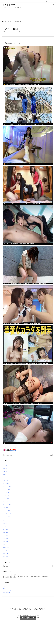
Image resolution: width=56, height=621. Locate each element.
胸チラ (5, 553)
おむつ (5, 480)
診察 (5, 556)
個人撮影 (6, 510)
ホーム (5, 21)
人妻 (5, 507)
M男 (5, 468)
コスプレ (6, 489)
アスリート (6, 477)
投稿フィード (6, 588)
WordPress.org (6, 592)
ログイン (5, 586)
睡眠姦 (6, 547)
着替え (6, 544)
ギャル (6, 483)
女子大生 (6, 517)
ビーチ (6, 498)
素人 (5, 550)
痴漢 (5, 538)
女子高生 (6, 520)
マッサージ (7, 504)
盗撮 (5, 541)
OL (5, 471)
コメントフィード (7, 590)
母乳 (5, 526)
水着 (5, 529)
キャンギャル (7, 486)
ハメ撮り (6, 492)
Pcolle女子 (6, 474)
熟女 (5, 535)
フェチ (5, 501)
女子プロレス (7, 513)
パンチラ (6, 495)
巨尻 (5, 523)
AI (5, 465)
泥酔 (5, 532)
